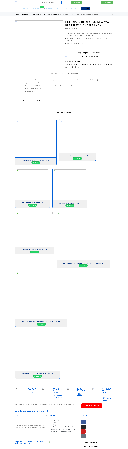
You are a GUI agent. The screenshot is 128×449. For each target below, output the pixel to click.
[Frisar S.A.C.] (16, 1)
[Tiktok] (83, 436)
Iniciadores (56, 14)
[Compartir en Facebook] (72, 67)
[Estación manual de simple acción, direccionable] (36, 138)
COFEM (72, 64)
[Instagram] (83, 427)
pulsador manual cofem (105, 64)
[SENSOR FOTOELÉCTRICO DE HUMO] (32, 184)
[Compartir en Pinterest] (78, 67)
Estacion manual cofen (88, 64)
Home (17, 14)
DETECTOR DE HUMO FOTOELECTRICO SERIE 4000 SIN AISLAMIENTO (83, 263)
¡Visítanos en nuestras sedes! (31, 411)
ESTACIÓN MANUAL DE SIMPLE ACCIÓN (77, 156)
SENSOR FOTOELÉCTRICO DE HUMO (32, 203)
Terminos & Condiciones (91, 443)
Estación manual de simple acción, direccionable (36, 160)
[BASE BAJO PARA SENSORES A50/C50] (112, 14)
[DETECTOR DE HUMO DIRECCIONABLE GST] (35, 228)
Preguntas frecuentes (91, 446)
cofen (77, 64)
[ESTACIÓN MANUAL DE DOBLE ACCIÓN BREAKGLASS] (38, 350)
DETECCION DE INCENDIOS (30, 14)
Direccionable (46, 14)
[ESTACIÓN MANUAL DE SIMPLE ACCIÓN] (77, 136)
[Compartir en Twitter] (75, 67)
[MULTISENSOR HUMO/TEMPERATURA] (70, 184)
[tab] (53, 73)
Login (87, 8)
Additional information (70, 73)
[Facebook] (83, 422)
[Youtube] (83, 431)
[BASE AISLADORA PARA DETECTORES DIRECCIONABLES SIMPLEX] (41, 295)
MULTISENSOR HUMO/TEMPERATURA (69, 203)
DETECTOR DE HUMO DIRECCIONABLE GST (34, 249)
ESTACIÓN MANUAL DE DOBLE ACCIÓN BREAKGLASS (37, 373)
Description (53, 73)
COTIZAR (36, 162)
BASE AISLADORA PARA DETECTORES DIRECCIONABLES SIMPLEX (41, 322)
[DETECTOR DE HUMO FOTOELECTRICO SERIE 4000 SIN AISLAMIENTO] (83, 235)
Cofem (39, 101)
